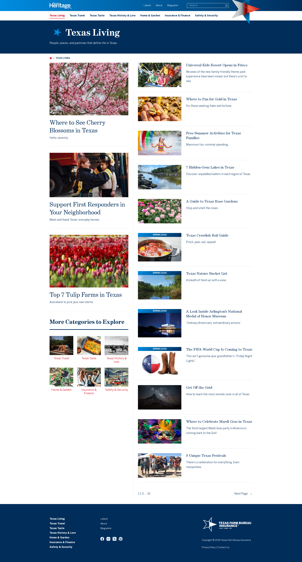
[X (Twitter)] (114, 539)
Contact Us (223, 548)
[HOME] (51, 58)
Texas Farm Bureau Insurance (236, 540)
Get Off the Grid (199, 387)
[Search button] (226, 5)
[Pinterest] (121, 539)
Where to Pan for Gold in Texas (211, 99)
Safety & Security (206, 16)
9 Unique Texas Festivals (206, 455)
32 (148, 494)
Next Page (243, 494)
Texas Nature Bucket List (206, 273)
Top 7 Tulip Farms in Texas (86, 294)
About (159, 5)
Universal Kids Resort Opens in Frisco (216, 65)
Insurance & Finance (177, 16)
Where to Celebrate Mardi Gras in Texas (219, 421)
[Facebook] (102, 539)
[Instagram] (108, 539)
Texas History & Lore (122, 16)
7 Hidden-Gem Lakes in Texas (210, 167)
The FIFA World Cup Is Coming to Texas (219, 349)
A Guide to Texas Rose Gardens (212, 201)
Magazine (172, 5)
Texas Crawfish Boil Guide (207, 235)
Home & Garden (150, 16)
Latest (147, 5)
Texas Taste (97, 16)
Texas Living (57, 16)
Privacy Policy (209, 548)
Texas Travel (77, 16)
